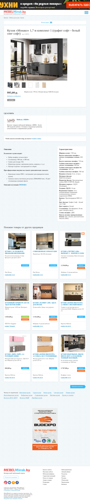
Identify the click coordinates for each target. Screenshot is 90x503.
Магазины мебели (48, 472)
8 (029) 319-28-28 (66, 326)
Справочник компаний (49, 476)
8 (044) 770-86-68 (10, 326)
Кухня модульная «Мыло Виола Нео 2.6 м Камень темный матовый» (72, 356)
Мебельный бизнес (66, 470)
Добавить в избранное (14, 96)
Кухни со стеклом (67, 395)
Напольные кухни (24, 392)
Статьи (45, 484)
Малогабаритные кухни (11, 395)
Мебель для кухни (14, 17)
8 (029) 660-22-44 (10, 275)
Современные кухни (41, 395)
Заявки (63, 476)
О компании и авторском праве (12, 490)
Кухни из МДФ (24, 398)
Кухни (22, 17)
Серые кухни (37, 392)
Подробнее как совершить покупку (13, 498)
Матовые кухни (55, 395)
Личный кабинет (65, 472)
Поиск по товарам (48, 478)
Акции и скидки (47, 480)
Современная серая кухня (45, 251)
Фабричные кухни (26, 395)
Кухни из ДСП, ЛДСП (10, 398)
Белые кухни (47, 392)
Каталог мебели (47, 470)
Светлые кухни (58, 392)
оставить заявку (36, 138)
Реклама (63, 478)
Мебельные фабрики (48, 474)
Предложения (65, 482)
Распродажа (46, 482)
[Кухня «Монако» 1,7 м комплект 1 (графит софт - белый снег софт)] (39, 80)
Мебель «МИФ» (23, 120)
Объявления (64, 480)
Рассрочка (64, 474)
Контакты (64, 484)
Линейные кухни (37, 398)
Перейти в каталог (77, 386)
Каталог (6, 17)
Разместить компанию (11, 477)
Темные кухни (70, 392)
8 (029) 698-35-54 (66, 275)
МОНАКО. (23, 185)
